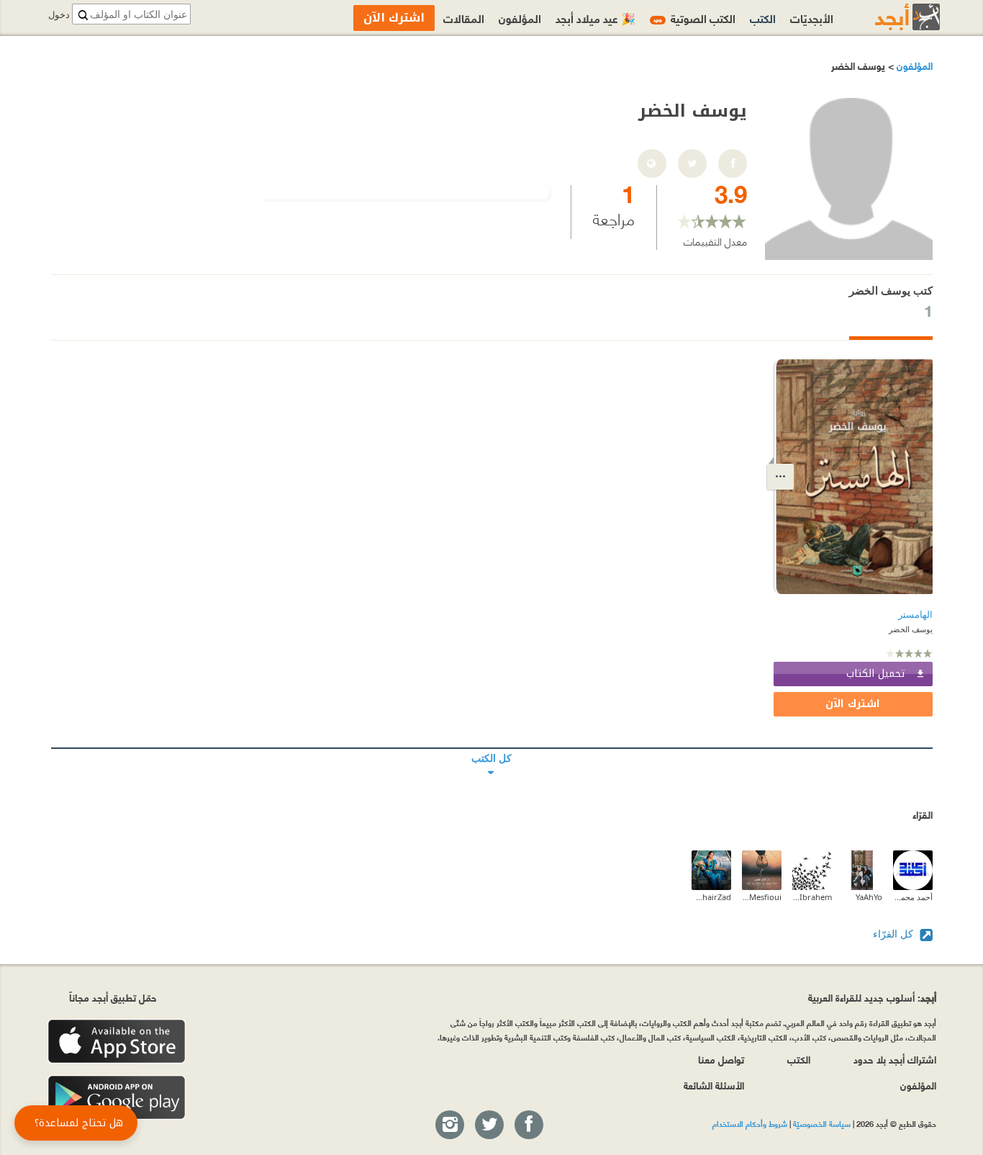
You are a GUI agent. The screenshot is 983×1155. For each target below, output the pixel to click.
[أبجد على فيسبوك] (528, 1125)
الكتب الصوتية (694, 17)
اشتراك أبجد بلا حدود (894, 1059)
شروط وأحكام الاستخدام (749, 1123)
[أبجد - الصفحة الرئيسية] (889, 17)
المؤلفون (913, 65)
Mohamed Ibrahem (812, 896)
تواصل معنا (721, 1059)
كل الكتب (492, 748)
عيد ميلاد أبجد (595, 17)
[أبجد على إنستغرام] (449, 1125)
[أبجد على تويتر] (489, 1125)
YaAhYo (869, 896)
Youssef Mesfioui (762, 896)
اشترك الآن (852, 704)
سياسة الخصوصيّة (822, 1123)
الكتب (763, 17)
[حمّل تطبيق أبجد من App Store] (116, 1041)
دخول (59, 15)
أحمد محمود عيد (913, 896)
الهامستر (915, 614)
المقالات (463, 17)
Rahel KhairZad (711, 896)
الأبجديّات (811, 17)
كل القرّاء (894, 933)
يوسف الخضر (911, 629)
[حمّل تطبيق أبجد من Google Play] (116, 1097)
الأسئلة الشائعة (714, 1085)
